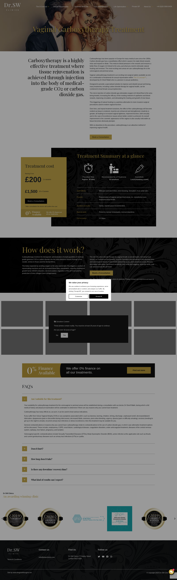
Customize (78, 296)
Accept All (99, 296)
